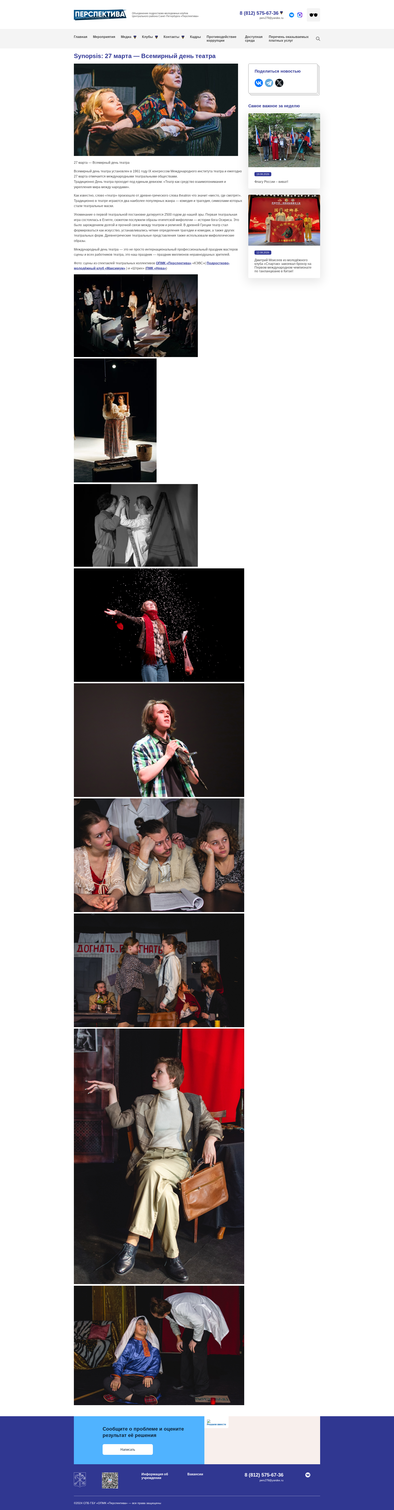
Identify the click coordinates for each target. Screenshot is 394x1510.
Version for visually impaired (313, 15)
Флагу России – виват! (271, 181)
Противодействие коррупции (221, 38)
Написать (127, 1449)
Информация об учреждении (154, 1476)
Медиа (126, 37)
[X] (279, 83)
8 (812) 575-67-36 (259, 13)
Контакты (171, 37)
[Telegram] (269, 83)
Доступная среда (253, 38)
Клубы (147, 37)
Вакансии (195, 1474)
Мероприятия (104, 37)
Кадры (195, 37)
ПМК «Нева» (156, 268)
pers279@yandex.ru (271, 17)
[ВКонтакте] (259, 83)
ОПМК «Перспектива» (173, 263)
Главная (80, 37)
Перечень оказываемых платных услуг (289, 38)
